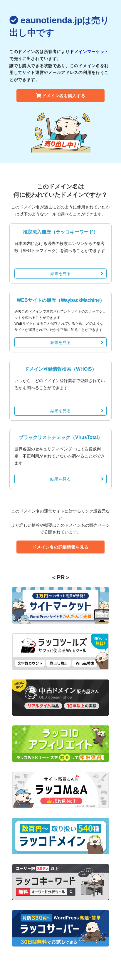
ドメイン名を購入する (63, 95)
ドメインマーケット (89, 51)
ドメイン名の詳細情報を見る (60, 547)
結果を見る (60, 273)
